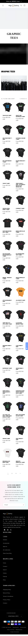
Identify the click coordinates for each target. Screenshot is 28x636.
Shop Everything (7, 553)
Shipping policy (19, 629)
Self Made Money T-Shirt (7, 139)
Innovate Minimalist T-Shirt (20, 462)
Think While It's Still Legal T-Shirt (7, 323)
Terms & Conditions (8, 596)
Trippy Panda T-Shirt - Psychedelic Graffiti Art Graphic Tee (20, 185)
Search (5, 569)
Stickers (5, 539)
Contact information (14, 631)
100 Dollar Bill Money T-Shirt (6, 209)
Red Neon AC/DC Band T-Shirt (6, 462)
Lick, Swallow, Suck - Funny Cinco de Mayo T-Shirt (7, 415)
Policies (5, 576)
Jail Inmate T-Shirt (20, 300)
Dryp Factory (8, 627)
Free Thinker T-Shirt (19, 439)
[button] (3, 5)
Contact (5, 566)
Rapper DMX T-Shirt (7, 368)
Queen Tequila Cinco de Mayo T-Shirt (6, 392)
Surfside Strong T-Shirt (7, 346)
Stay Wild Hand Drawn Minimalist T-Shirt (7, 255)
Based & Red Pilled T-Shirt (20, 232)
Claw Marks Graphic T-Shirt (19, 323)
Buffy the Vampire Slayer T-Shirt (20, 415)
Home (4, 563)
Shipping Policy (7, 589)
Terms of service (10, 629)
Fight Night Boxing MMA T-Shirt (7, 232)
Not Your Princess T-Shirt (7, 161)
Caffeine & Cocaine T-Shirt (20, 139)
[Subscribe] (23, 505)
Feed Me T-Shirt (6, 438)
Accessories (6, 543)
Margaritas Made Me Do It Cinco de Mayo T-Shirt (20, 392)
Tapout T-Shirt (6, 183)
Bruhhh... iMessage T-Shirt (7, 278)
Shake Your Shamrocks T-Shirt (20, 116)
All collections (6, 550)
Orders (5, 573)
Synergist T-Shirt (20, 208)
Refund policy (16, 627)
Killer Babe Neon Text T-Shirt (20, 254)
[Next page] (20, 473)
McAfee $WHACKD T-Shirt (20, 161)
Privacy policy (23, 627)
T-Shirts (5, 536)
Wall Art (5, 546)
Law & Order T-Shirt (19, 346)
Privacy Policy (6, 599)
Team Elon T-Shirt (7, 115)
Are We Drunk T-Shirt (20, 369)
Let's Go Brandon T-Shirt (7, 301)
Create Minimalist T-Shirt (20, 278)
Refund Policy (6, 593)
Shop (4, 580)
